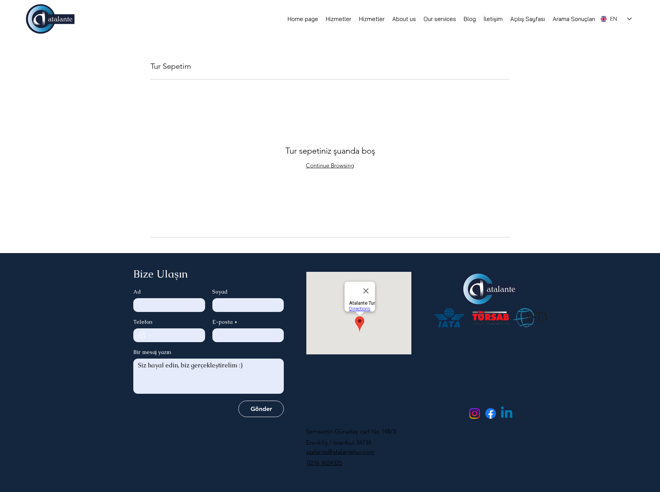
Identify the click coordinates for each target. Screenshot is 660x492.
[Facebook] (491, 413)
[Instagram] (474, 413)
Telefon (142, 322)
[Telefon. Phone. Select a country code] (145, 335)
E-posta (224, 322)
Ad (137, 292)
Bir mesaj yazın (152, 352)
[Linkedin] (507, 413)
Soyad (220, 292)
